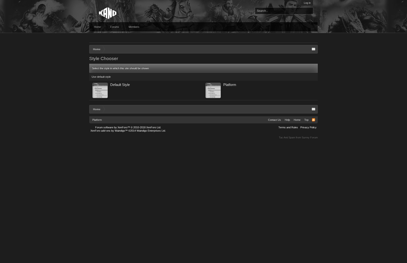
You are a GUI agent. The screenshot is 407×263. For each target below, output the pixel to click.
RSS (313, 120)
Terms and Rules (288, 127)
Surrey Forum (310, 137)
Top (306, 119)
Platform (97, 119)
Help (287, 119)
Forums (114, 26)
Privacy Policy (308, 127)
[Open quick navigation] (313, 49)
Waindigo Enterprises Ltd (151, 130)
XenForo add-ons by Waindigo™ (109, 130)
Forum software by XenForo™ (128, 127)
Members (134, 26)
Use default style (101, 76)
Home (97, 26)
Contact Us (274, 119)
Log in (307, 2)
